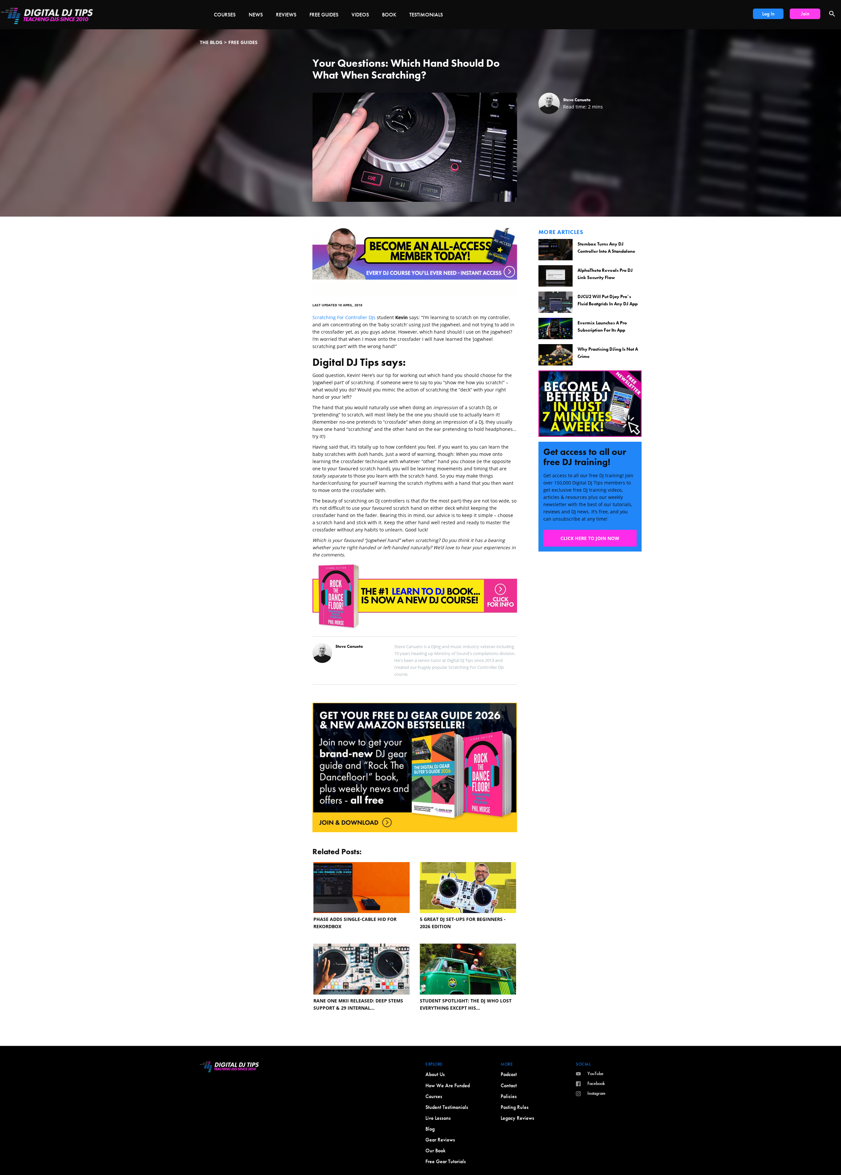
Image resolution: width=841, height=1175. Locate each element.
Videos (360, 14)
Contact (509, 1085)
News (256, 14)
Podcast (509, 1074)
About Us (435, 1074)
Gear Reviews (440, 1139)
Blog (430, 1128)
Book (389, 14)
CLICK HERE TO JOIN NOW (589, 538)
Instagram (596, 1093)
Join (805, 13)
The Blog (211, 42)
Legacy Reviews (517, 1118)
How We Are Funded (447, 1085)
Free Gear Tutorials (445, 1161)
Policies (509, 1096)
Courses (225, 14)
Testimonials (426, 14)
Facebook (596, 1083)
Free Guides (323, 14)
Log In (768, 13)
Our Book (435, 1150)
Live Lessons (438, 1118)
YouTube (595, 1073)
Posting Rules (515, 1107)
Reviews (286, 14)
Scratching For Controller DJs (343, 317)
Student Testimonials (446, 1107)
